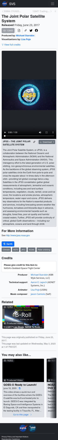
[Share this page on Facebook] (36, 30)
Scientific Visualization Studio (12, 3)
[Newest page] (55, 11)
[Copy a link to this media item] (34, 142)
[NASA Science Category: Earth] (20, 388)
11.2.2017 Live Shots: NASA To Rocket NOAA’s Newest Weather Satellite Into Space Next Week (23, 327)
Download (47, 142)
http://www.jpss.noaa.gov (18, 235)
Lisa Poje (26, 39)
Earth (9, 243)
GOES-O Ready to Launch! (20, 384)
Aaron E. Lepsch (39, 282)
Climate (6, 249)
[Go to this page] (23, 317)
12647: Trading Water (41, 11)
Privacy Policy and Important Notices (15, 437)
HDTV (15, 249)
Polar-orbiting (44, 249)
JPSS (23, 249)
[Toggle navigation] (52, 3)
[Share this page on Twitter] (31, 30)
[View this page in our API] (19, 30)
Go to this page (21, 414)
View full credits (12, 44)
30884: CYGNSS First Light (12, 11)
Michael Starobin (25, 35)
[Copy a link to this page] (25, 30)
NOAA (31, 249)
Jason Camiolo (38, 294)
